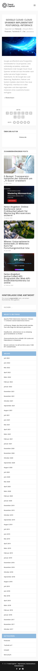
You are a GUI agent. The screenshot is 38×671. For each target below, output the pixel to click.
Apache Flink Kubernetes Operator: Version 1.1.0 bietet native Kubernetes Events (18, 320)
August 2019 (8, 524)
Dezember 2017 (9, 619)
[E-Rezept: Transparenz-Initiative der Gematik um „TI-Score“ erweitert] (19, 164)
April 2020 (7, 486)
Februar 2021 (8, 439)
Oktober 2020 (8, 458)
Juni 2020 (7, 477)
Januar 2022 (8, 387)
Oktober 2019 (8, 515)
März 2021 (7, 434)
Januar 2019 (8, 558)
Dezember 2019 (9, 505)
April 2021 (7, 429)
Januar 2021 (8, 444)
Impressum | (22, 664)
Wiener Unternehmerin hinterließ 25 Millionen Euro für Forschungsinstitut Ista (17, 244)
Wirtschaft (7, 655)
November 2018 (9, 567)
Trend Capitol (11, 664)
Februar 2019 (8, 553)
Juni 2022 (7, 363)
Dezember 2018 (9, 562)
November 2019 (9, 510)
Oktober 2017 (8, 629)
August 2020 (8, 467)
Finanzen (8, 31)
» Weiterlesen (9, 98)
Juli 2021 (7, 415)
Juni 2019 (7, 534)
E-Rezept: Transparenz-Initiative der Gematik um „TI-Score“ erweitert (18, 178)
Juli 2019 (7, 529)
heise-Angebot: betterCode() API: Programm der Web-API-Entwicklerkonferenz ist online (17, 278)
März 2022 (7, 377)
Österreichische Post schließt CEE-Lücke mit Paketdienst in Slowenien (19, 339)
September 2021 (9, 406)
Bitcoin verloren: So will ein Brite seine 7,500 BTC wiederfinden (19, 346)
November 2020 (9, 453)
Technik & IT (16, 31)
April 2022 (7, 372)
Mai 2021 (7, 425)
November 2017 (9, 624)
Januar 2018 (8, 615)
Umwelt (6, 650)
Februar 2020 (8, 496)
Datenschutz (30, 664)
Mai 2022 (7, 367)
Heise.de (18, 29)
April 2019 (7, 543)
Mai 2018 (7, 596)
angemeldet (13, 298)
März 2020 (7, 491)
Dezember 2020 (9, 448)
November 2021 (9, 396)
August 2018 (8, 581)
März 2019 (7, 548)
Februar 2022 (8, 382)
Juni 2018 (7, 591)
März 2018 (7, 605)
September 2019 (9, 520)
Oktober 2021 (8, 401)
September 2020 (9, 463)
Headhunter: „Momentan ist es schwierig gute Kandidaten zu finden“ (18, 333)
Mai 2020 (7, 482)
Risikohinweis (19, 666)
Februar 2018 (8, 610)
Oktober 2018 (8, 572)
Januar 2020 (8, 501)
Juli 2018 (7, 586)
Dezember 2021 (9, 391)
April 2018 (7, 600)
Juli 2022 (7, 358)
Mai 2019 (7, 539)
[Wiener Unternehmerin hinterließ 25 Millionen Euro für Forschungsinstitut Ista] (19, 230)
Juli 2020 (7, 472)
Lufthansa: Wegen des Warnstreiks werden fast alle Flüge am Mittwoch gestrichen (18, 326)
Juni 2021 (7, 420)
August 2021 (8, 410)
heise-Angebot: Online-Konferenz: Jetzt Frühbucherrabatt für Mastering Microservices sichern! (17, 211)
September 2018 (9, 577)
